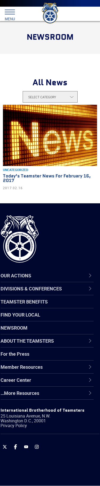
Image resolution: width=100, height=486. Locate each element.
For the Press (15, 354)
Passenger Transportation (40, 460)
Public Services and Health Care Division (47, 473)
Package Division (31, 447)
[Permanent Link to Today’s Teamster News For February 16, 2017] (50, 135)
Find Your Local (20, 314)
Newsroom (14, 328)
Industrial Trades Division (39, 422)
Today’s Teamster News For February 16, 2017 (47, 178)
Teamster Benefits (24, 301)
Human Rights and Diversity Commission (42, 409)
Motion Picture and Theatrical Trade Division (51, 434)
